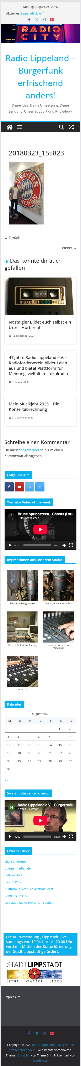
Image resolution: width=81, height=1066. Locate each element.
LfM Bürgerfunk (15, 861)
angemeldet (30, 450)
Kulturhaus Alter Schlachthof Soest (29, 889)
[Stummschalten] (64, 545)
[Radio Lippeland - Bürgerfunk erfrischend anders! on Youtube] (19, 486)
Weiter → (69, 248)
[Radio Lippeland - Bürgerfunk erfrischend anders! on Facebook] (9, 486)
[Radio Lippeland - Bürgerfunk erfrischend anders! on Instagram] (39, 486)
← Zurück (12, 237)
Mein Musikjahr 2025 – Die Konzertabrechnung (34, 406)
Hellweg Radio (14, 875)
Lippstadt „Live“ (32, 13)
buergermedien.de (18, 868)
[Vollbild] (71, 545)
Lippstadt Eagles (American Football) (30, 903)
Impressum (12, 997)
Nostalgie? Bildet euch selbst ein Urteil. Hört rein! (40, 324)
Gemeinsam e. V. (16, 896)
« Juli (8, 780)
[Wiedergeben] (10, 545)
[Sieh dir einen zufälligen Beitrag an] (71, 127)
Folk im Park (13, 882)
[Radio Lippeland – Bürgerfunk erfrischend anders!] (40, 26)
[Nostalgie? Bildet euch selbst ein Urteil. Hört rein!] (40, 280)
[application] (40, 529)
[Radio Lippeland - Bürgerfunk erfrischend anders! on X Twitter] (29, 486)
